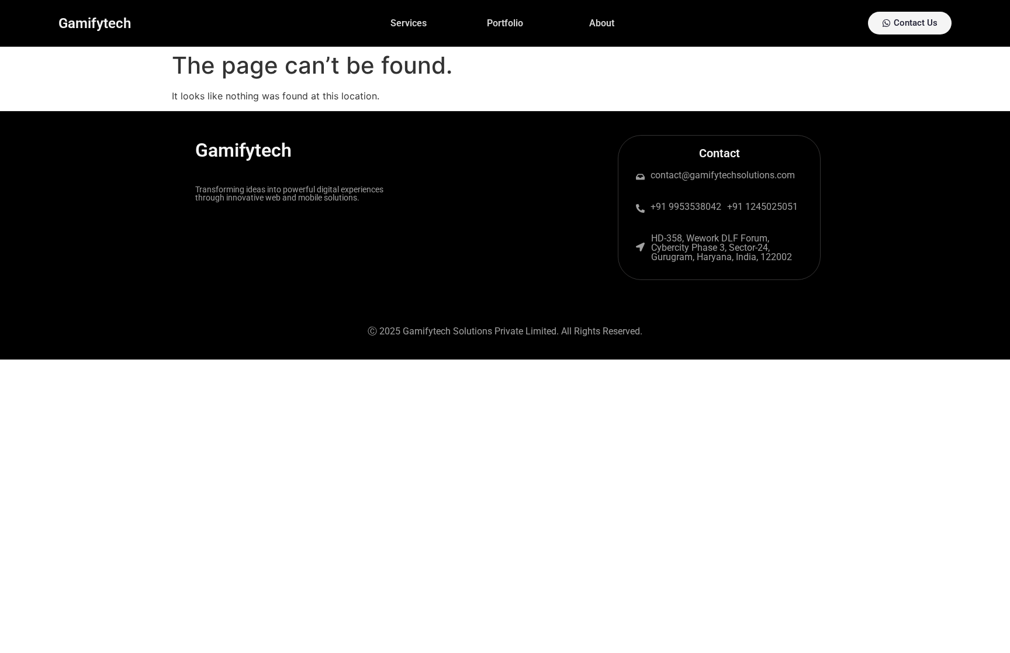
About (601, 23)
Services (408, 23)
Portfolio (505, 23)
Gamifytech (94, 23)
